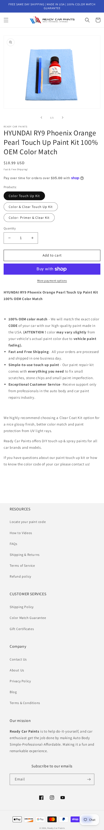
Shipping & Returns (25, 554)
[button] (6, 20)
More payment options (52, 280)
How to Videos (21, 533)
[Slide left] (41, 117)
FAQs (13, 544)
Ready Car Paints (56, 828)
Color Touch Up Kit (24, 196)
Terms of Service (22, 565)
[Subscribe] (88, 779)
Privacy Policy (20, 681)
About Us (17, 670)
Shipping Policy (22, 607)
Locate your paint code (28, 522)
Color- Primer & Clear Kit (29, 217)
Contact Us (18, 659)
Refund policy (20, 576)
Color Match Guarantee (28, 618)
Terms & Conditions (25, 703)
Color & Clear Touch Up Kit (31, 207)
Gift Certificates (22, 629)
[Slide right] (62, 117)
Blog (13, 692)
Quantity (10, 228)
